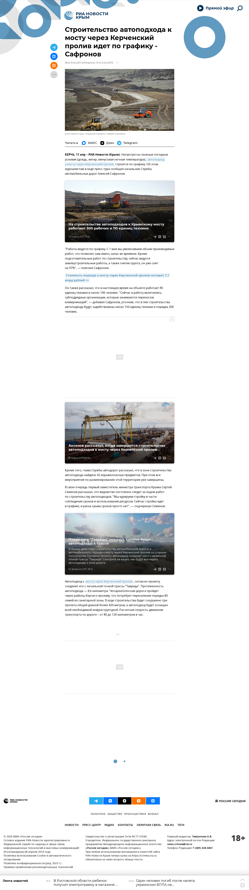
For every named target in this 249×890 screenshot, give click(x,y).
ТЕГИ (181, 825)
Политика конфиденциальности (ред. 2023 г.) (32, 863)
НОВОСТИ (72, 825)
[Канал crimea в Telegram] (96, 800)
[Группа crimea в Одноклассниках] (139, 800)
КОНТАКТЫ (125, 825)
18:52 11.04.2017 (73, 62)
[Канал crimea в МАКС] (153, 800)
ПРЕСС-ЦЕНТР (91, 825)
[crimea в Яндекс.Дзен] (124, 800)
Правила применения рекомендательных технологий (38, 867)
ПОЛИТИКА (98, 814)
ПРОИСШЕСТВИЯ (135, 814)
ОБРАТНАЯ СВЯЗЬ (149, 825)
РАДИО (109, 825)
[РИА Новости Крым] (86, 15)
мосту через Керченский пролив (109, 581)
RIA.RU (169, 825)
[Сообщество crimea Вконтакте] (110, 800)
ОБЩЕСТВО (114, 814)
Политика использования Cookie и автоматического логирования (37, 858)
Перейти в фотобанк (116, 133)
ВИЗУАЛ (153, 814)
